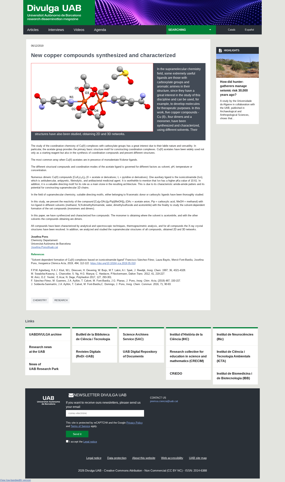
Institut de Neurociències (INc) (235, 337)
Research (61, 300)
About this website (143, 458)
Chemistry (40, 300)
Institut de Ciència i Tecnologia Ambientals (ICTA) (233, 356)
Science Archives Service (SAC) (136, 337)
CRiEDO (176, 373)
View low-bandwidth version (15, 480)
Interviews (56, 30)
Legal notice (90, 441)
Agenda (100, 30)
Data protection (116, 458)
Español (249, 29)
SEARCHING (177, 29)
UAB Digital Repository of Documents (140, 354)
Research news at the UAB (40, 349)
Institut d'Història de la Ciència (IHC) (186, 337)
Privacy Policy (134, 422)
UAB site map (198, 458)
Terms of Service (80, 426)
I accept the (82, 441)
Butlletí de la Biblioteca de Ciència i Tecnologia (93, 337)
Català (231, 29)
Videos (79, 30)
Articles (33, 30)
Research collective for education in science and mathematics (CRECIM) (188, 356)
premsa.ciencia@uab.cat (164, 401)
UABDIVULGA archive (45, 334)
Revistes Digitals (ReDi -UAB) (88, 354)
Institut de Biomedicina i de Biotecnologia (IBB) (234, 376)
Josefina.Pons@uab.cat (44, 247)
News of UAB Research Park (44, 367)
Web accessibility (172, 458)
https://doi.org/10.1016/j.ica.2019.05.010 (113, 263)
